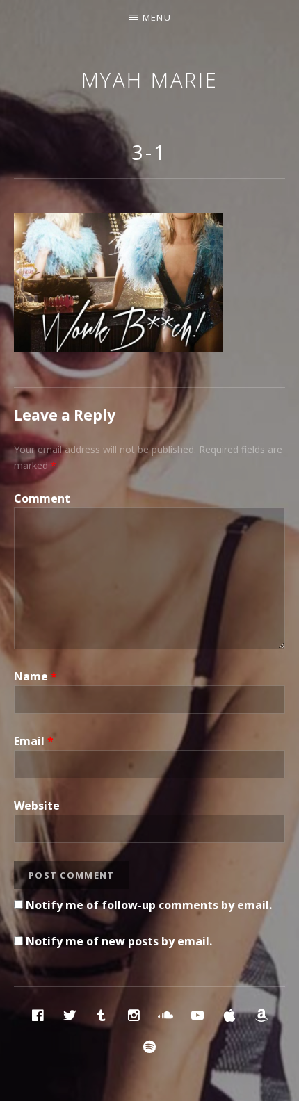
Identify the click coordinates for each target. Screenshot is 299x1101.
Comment (42, 498)
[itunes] (229, 1014)
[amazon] (261, 1014)
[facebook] (37, 1014)
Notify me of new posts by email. (119, 941)
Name (35, 676)
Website (37, 805)
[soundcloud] (165, 1014)
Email (34, 741)
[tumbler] (101, 1014)
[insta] (133, 1014)
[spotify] (149, 1045)
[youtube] (197, 1014)
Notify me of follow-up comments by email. (149, 905)
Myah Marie (149, 79)
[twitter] (69, 1014)
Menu (157, 17)
